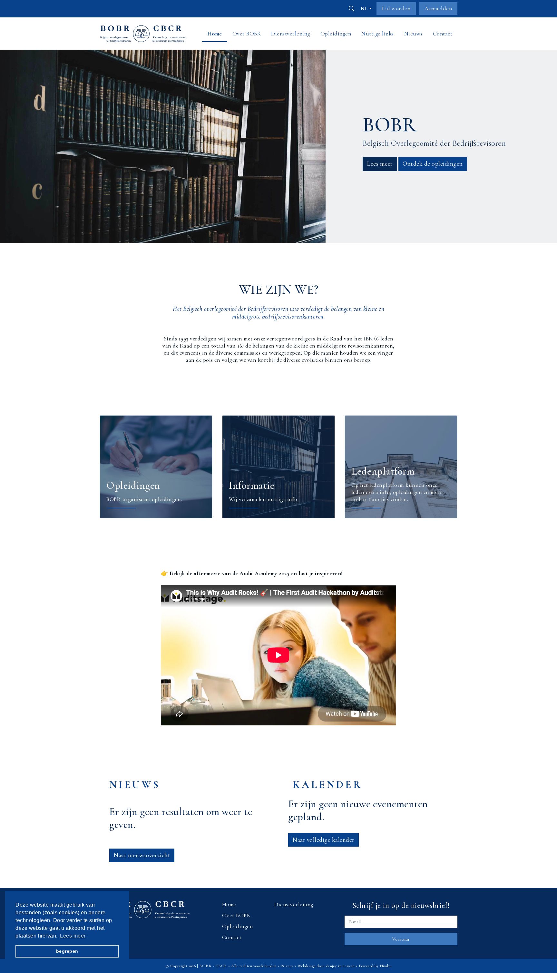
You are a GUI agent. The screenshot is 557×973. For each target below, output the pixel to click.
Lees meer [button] (73, 936)
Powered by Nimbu (375, 965)
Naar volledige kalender (323, 840)
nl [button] (364, 8)
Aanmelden (438, 8)
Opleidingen (237, 926)
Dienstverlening (293, 904)
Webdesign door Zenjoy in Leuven (326, 965)
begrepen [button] (67, 951)
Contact (232, 937)
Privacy (287, 965)
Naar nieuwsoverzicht (141, 855)
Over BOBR (236, 915)
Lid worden (396, 8)
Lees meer (380, 164)
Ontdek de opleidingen (433, 164)
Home (229, 904)
